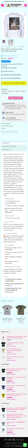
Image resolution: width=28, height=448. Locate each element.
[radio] (4, 91)
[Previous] (3, 25)
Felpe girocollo (21, 46)
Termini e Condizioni (11, 443)
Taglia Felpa (4, 89)
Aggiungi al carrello (16, 98)
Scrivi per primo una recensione (10, 55)
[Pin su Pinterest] (13, 132)
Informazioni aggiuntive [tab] (9, 146)
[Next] (24, 25)
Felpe (15, 46)
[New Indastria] (14, 5)
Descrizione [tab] (5, 143)
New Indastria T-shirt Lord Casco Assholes (7, 319)
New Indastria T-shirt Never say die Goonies (21, 320)
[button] (2, 5)
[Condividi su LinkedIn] (16, 132)
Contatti (20, 443)
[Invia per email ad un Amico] (10, 132)
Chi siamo (8, 442)
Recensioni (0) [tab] (6, 149)
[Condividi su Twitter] (8, 132)
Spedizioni (14, 442)
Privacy (20, 442)
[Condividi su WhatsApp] (2, 132)
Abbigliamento (8, 46)
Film (4, 128)
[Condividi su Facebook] (5, 132)
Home (2, 46)
